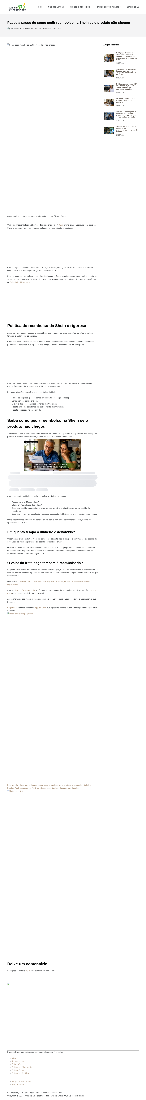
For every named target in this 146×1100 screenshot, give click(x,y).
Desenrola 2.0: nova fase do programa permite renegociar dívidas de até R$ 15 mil (126, 71)
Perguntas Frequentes (21, 1081)
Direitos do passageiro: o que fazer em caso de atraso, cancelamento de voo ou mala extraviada (126, 114)
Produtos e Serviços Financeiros (48, 29)
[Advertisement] (52, 246)
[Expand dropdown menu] (121, 6)
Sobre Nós (16, 1064)
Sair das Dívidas (56, 7)
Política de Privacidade (22, 1067)
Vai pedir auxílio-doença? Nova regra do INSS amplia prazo (126, 100)
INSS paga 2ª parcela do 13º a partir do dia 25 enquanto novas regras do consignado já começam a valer (126, 56)
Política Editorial (19, 1070)
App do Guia (40, 608)
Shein (61, 225)
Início (14, 1058)
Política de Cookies (20, 1073)
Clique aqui (12, 608)
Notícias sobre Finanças (107, 7)
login (28, 971)
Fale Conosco (18, 1084)
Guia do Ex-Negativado (20, 282)
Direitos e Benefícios (79, 7)
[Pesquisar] (138, 7)
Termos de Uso (18, 1061)
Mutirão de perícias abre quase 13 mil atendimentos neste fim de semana (127, 129)
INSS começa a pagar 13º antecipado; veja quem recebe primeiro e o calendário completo (126, 86)
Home (40, 7)
